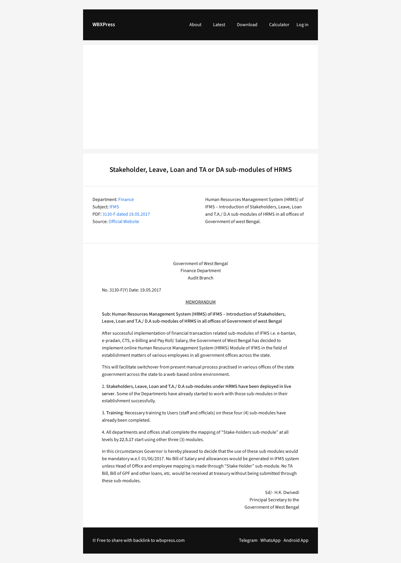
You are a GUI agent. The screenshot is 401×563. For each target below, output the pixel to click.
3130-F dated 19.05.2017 (126, 214)
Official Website (124, 221)
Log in (302, 24)
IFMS (114, 207)
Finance (126, 199)
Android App (296, 540)
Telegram (248, 540)
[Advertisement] (200, 100)
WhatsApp (270, 540)
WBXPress (103, 24)
